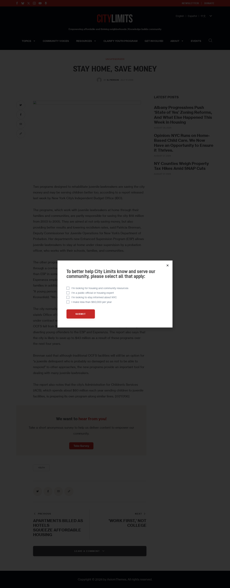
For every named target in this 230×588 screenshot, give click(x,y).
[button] (167, 265)
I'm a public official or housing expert (93, 292)
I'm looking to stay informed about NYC (94, 297)
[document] (115, 294)
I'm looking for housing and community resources (100, 288)
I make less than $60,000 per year (92, 301)
